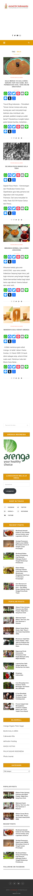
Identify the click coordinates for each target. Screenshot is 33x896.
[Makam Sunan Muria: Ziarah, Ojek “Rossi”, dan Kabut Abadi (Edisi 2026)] (8, 630)
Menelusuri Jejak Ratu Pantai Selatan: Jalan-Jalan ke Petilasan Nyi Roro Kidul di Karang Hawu (22, 642)
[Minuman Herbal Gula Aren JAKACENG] (16, 233)
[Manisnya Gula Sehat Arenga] (16, 314)
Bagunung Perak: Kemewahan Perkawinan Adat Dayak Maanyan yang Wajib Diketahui (22, 654)
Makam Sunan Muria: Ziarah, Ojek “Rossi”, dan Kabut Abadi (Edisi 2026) (23, 631)
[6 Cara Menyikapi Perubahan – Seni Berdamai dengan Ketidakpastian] (8, 695)
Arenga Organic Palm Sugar (13, 726)
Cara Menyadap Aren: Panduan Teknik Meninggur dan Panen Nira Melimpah (22, 685)
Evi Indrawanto (13, 890)
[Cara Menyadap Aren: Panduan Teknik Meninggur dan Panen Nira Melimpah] (8, 685)
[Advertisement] (16, 22)
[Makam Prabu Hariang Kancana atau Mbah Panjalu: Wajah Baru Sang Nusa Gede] (8, 609)
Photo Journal (8, 756)
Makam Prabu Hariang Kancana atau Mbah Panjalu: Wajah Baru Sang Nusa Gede (22, 609)
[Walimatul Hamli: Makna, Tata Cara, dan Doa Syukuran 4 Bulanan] (8, 620)
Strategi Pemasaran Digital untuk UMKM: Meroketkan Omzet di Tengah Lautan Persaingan (22, 544)
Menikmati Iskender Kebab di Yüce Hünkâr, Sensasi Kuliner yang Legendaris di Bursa (23, 533)
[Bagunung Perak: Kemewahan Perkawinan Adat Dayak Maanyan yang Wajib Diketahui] (8, 653)
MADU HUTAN (9, 746)
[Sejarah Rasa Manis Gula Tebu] (16, 151)
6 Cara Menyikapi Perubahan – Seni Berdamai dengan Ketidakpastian (21, 696)
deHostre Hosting (10, 741)
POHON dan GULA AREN (16, 77)
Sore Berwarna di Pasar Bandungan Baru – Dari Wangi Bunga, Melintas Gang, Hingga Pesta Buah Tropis (23, 588)
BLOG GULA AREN (10, 731)
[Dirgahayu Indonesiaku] (8, 675)
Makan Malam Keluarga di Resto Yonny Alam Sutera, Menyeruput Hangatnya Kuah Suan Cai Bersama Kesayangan (22, 573)
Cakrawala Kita (9, 736)
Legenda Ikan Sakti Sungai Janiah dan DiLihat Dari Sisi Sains (22, 665)
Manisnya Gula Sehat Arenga (16, 330)
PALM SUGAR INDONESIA (13, 751)
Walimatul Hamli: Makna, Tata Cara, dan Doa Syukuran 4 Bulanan (22, 620)
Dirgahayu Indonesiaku (19, 674)
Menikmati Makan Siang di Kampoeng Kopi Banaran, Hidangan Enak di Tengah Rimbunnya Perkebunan (22, 558)
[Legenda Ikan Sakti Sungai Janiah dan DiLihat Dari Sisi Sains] (8, 666)
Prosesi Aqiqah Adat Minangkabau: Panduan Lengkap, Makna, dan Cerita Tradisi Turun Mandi (22, 707)
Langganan (10, 491)
